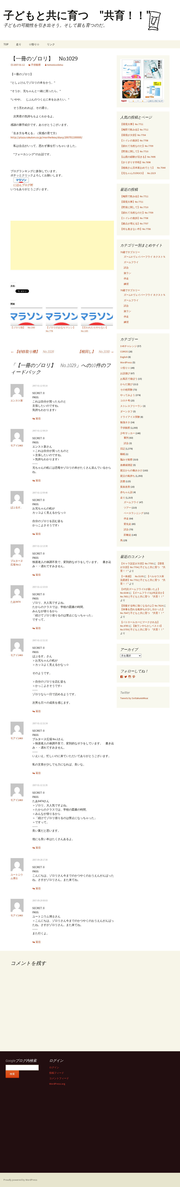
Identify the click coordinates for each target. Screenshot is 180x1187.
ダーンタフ (126, 411)
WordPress (126, 362)
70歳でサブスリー (130, 252)
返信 (38, 418)
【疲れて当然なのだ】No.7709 (136, 145)
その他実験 (126, 389)
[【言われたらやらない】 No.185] (97, 316)
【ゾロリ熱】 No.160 (23, 327)
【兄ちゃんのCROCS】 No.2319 (138, 173)
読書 (122, 481)
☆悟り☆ (34, 44)
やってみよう (127, 395)
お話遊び (125, 373)
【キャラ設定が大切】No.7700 (136, 563)
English (124, 357)
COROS (124, 351)
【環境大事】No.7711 (131, 124)
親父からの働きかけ (131, 470)
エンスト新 (17, 400)
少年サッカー (127, 433)
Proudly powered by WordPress (20, 1179)
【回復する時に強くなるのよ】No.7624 (141, 605)
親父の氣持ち (127, 475)
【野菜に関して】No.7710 (134, 151)
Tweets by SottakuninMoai (134, 698)
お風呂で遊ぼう (128, 378)
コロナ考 (125, 400)
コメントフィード (59, 1078)
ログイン (54, 1067)
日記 (122, 448)
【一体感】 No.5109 (131, 576)
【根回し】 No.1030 (96, 351)
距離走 (127, 534)
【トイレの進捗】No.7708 (134, 140)
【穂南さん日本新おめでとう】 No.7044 (142, 167)
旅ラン (127, 273)
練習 (126, 284)
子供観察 (36, 64)
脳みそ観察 (126, 459)
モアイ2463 (17, 445)
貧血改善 (125, 486)
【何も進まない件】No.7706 (135, 229)
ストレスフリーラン (131, 406)
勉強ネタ (125, 422)
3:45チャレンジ (128, 346)
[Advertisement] (62, 245)
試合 (126, 267)
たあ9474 (15, 601)
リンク (51, 44)
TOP (6, 44)
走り (18, 44)
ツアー (127, 507)
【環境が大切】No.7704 (133, 135)
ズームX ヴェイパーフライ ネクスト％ (144, 256)
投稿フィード (56, 1072)
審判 (126, 437)
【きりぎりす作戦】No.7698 (135, 162)
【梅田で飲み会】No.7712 (134, 129)
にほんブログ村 (23, 185)
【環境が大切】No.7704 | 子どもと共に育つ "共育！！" (142, 567)
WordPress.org (57, 1083)
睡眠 (122, 454)
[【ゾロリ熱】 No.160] (26, 316)
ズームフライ (131, 262)
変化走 (127, 524)
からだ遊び (126, 384)
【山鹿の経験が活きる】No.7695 (138, 156)
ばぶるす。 (17, 507)
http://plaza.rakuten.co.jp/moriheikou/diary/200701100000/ (46, 137)
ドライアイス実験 (130, 416)
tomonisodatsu (55, 64)
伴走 (126, 278)
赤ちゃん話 (126, 492)
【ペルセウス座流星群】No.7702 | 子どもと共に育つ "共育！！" (142, 580)
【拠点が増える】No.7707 (134, 223)
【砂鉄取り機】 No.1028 (32, 351)
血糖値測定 (126, 465)
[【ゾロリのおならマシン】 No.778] (62, 316)
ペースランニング (133, 513)
